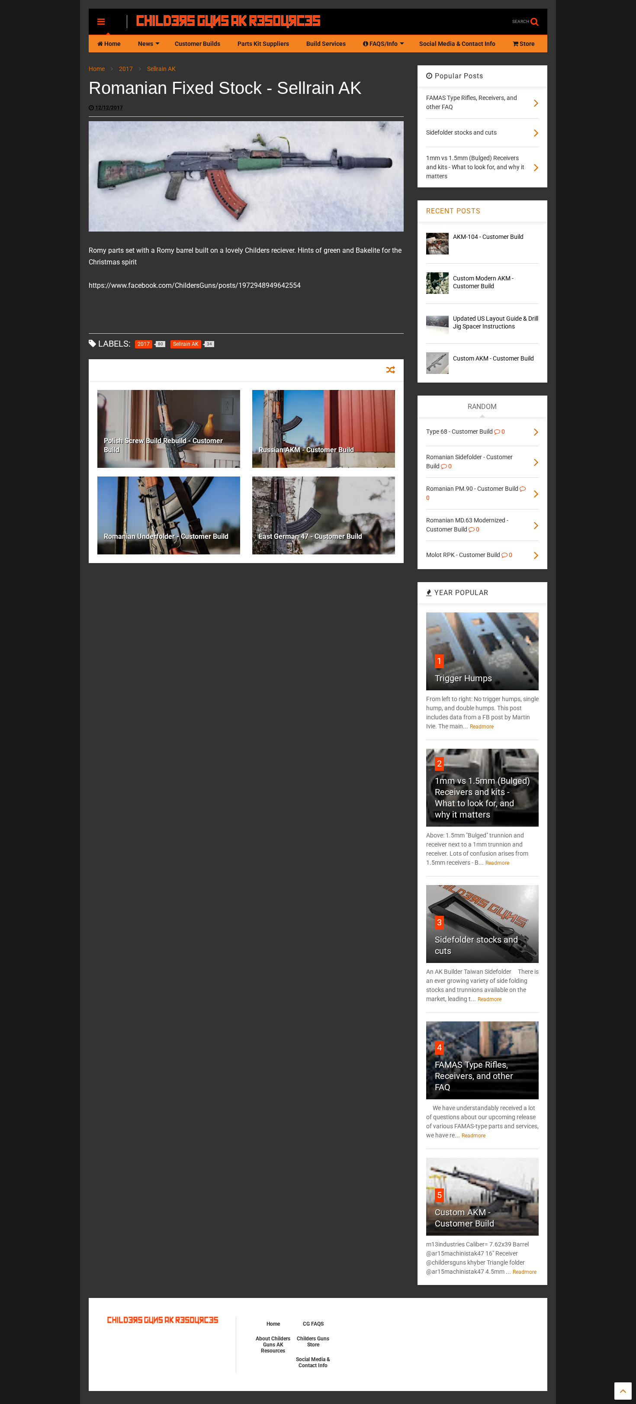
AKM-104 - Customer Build (488, 236)
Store (526, 43)
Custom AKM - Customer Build (493, 358)
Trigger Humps (463, 678)
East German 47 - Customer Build (310, 536)
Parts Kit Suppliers (263, 43)
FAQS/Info (383, 43)
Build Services (326, 43)
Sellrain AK (161, 68)
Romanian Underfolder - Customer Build (166, 536)
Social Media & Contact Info (457, 43)
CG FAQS (313, 1324)
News (145, 43)
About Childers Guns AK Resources (273, 1345)
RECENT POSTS (453, 211)
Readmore (482, 727)
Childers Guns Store (313, 1342)
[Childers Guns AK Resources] (228, 24)
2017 (126, 68)
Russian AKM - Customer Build (306, 450)
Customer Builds (197, 43)
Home (112, 43)
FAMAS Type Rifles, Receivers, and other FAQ (474, 1075)
